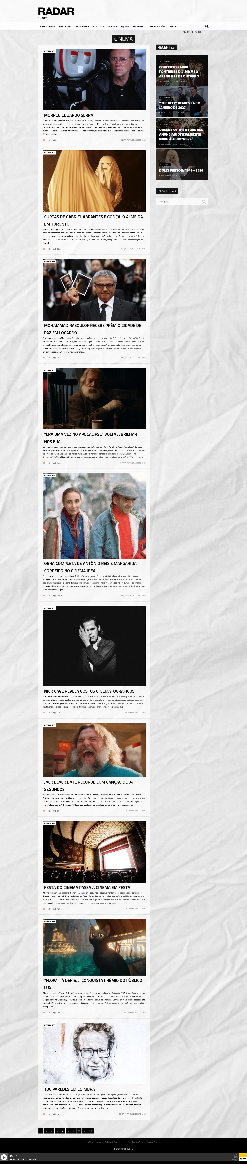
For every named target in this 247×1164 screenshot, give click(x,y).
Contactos (175, 26)
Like (48, 140)
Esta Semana (47, 26)
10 (90, 1130)
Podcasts (98, 26)
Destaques (65, 26)
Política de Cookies (94, 1142)
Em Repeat (139, 26)
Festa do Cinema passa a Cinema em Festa (87, 887)
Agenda (112, 26)
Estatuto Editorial (154, 1142)
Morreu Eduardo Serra (68, 115)
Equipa (125, 26)
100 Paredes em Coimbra (69, 1089)
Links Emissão (157, 26)
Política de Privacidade (114, 1142)
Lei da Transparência (135, 1142)
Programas (82, 26)
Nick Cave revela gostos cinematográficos (89, 691)
